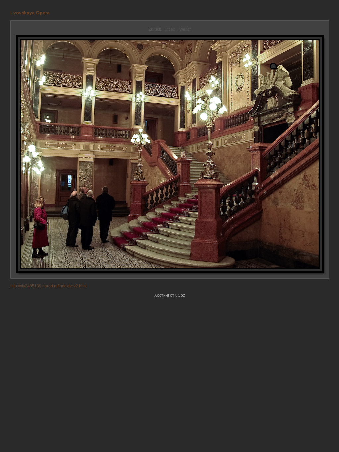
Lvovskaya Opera (30, 12)
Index (170, 29)
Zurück (155, 29)
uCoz (180, 295)
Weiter (185, 29)
